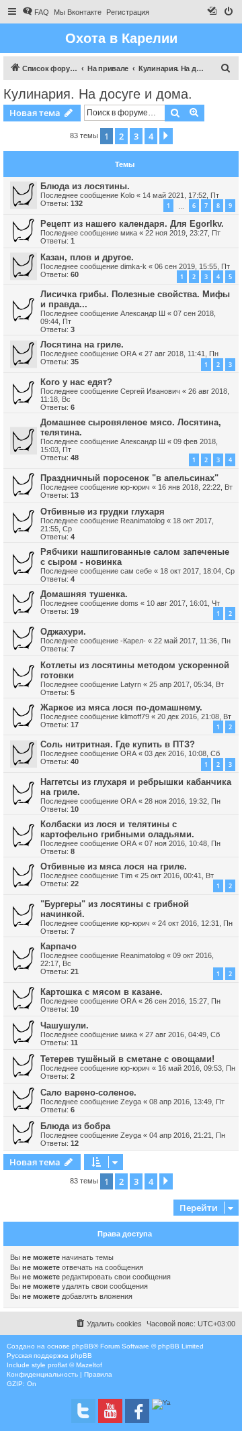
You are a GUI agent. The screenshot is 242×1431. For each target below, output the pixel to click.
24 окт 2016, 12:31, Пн (195, 923)
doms (129, 603)
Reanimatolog (142, 521)
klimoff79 (134, 716)
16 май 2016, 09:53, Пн (196, 1068)
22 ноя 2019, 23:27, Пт (182, 233)
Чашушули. (64, 1025)
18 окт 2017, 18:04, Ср (197, 571)
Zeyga (130, 1102)
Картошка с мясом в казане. (101, 992)
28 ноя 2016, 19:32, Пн (182, 801)
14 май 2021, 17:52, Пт (181, 195)
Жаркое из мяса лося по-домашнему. (121, 707)
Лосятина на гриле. (82, 344)
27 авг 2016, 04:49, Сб (182, 1034)
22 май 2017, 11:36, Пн (192, 641)
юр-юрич (135, 487)
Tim (126, 875)
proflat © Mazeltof (75, 1365)
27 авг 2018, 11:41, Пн (181, 354)
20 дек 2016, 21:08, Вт (194, 716)
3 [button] (136, 136)
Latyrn (130, 684)
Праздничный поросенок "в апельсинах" (129, 478)
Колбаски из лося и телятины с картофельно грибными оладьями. (117, 829)
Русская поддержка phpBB (49, 1355)
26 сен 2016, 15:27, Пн (182, 1001)
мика (128, 233)
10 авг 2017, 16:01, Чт (183, 603)
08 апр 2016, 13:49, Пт (187, 1102)
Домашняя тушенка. (84, 594)
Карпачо (58, 946)
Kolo (127, 195)
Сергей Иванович (150, 391)
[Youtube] (110, 1411)
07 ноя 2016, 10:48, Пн (182, 843)
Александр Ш (142, 313)
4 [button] (151, 136)
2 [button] (121, 136)
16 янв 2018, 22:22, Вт (195, 487)
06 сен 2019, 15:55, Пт (192, 266)
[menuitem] (35, 12)
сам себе (136, 571)
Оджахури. (63, 632)
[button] (166, 136)
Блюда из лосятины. (85, 186)
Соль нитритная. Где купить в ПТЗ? (117, 744)
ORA (128, 354)
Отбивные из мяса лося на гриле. (113, 866)
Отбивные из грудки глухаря (102, 512)
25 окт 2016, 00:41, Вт (177, 875)
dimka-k (133, 266)
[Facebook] (137, 1411)
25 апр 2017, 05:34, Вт (186, 684)
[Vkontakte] (83, 1411)
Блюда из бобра (75, 1126)
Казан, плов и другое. (87, 257)
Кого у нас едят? (76, 382)
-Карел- (133, 641)
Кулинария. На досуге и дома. (97, 94)
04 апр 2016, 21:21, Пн (187, 1135)
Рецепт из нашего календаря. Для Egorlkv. (132, 224)
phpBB (82, 1346)
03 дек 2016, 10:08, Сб (182, 753)
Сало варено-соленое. (88, 1093)
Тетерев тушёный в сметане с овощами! (127, 1059)
